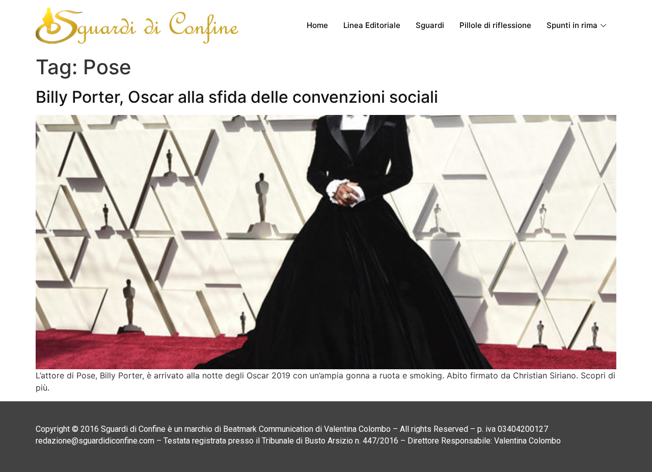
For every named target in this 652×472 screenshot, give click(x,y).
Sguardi (430, 25)
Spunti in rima (572, 25)
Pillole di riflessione (495, 25)
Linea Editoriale (371, 25)
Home (317, 25)
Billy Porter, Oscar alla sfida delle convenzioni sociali (237, 97)
